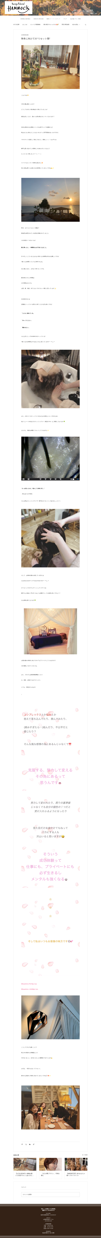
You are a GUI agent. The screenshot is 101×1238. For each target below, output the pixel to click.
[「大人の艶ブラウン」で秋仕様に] (50, 1164)
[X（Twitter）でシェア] (26, 1144)
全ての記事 (16, 24)
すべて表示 (85, 1155)
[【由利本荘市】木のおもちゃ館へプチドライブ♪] (76, 1164)
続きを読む (75, 24)
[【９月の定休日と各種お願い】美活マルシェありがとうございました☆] (24, 1164)
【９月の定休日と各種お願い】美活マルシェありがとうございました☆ (24, 1174)
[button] (85, 24)
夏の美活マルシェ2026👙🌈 (51, 24)
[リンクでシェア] (33, 1144)
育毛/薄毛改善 (65, 24)
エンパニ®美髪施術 (35, 24)
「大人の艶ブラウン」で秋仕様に (50, 1174)
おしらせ (24, 24)
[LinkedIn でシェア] (30, 1144)
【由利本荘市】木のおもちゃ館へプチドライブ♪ (76, 1174)
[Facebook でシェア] (22, 1144)
